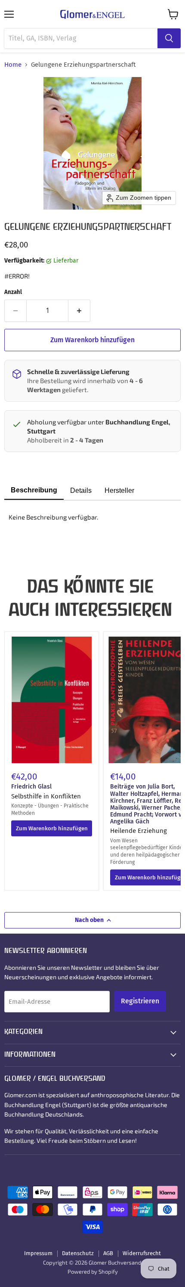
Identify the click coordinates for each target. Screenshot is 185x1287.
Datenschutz (78, 1253)
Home (13, 64)
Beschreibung (34, 490)
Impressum (38, 1253)
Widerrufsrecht (142, 1253)
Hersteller (119, 490)
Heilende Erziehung (138, 831)
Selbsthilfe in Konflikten (46, 796)
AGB (108, 1253)
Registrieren (140, 1001)
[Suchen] (169, 38)
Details (81, 490)
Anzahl (13, 292)
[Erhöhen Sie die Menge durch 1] (79, 311)
